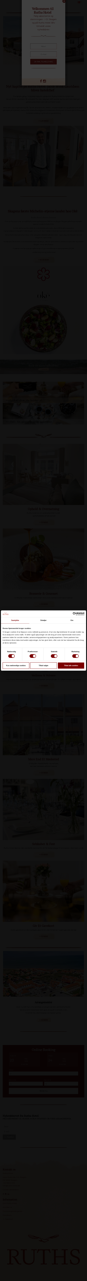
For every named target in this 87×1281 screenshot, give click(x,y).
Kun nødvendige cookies (16, 665)
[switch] (33, 656)
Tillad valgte (43, 665)
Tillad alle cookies (71, 665)
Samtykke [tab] (15, 620)
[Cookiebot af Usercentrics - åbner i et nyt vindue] (74, 613)
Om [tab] (71, 620)
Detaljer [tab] (43, 620)
